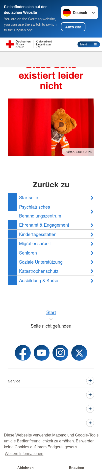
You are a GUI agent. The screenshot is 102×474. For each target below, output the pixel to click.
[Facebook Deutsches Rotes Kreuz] (23, 353)
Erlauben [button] (76, 468)
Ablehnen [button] (25, 468)
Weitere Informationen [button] (24, 454)
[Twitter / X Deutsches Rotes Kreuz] (79, 353)
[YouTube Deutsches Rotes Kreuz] (42, 353)
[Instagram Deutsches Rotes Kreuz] (60, 353)
